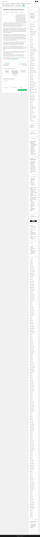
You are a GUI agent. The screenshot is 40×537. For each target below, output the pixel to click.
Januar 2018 (31, 403)
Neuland (31, 74)
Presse (31, 79)
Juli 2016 (31, 432)
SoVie (31, 207)
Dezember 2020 (32, 346)
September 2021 (32, 331)
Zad (30, 119)
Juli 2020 (31, 354)
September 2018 (32, 390)
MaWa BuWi (31, 68)
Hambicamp (31, 57)
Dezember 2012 (32, 502)
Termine (31, 106)
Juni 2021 (31, 336)
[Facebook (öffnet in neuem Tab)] (37, 1)
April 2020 (31, 359)
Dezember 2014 (32, 463)
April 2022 (31, 320)
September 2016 (32, 429)
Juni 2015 (31, 453)
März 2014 (31, 478)
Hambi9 (31, 55)
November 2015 (32, 445)
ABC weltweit (32, 151)
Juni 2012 (31, 512)
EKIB (31, 189)
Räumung (31, 81)
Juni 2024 (31, 292)
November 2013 (32, 484)
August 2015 (31, 450)
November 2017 (32, 406)
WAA (30, 114)
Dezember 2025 (32, 269)
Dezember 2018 (32, 385)
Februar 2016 (32, 440)
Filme (30, 39)
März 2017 (31, 419)
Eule (30, 37)
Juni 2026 (31, 261)
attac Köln (32, 246)
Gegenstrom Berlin (33, 191)
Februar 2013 (32, 499)
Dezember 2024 (32, 284)
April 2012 (31, 515)
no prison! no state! (33, 153)
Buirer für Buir (32, 180)
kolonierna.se (32, 170)
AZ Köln (32, 247)
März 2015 (31, 458)
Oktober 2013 (32, 486)
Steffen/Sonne (32, 99)
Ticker (31, 109)
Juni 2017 (31, 414)
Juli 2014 (31, 471)
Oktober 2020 (32, 349)
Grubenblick (31, 52)
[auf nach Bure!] (33, 216)
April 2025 (31, 279)
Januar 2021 (31, 344)
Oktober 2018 (32, 388)
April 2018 (31, 398)
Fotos (30, 42)
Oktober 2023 (32, 297)
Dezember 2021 (32, 326)
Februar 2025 (32, 281)
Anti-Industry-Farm (33, 524)
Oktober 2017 (32, 408)
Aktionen (31, 24)
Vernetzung (16, 12)
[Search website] (24, 5)
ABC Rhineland (33, 154)
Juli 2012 (31, 510)
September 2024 (32, 289)
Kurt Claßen (31, 65)
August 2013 (31, 489)
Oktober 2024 (32, 287)
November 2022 (32, 310)
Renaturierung (32, 84)
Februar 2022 (32, 323)
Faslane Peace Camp (34, 169)
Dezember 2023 (32, 294)
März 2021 (31, 341)
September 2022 (32, 313)
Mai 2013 (31, 494)
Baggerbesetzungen (33, 31)
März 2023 (31, 305)
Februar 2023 (32, 307)
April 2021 (31, 339)
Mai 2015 (31, 455)
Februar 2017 (32, 421)
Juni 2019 (31, 375)
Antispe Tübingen (33, 525)
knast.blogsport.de (33, 145)
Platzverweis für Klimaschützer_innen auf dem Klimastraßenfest (15, 73)
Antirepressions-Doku (34, 144)
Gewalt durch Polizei (33, 50)
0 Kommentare (21, 12)
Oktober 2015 (32, 447)
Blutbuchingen (32, 34)
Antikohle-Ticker (33, 178)
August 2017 (31, 411)
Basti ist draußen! (7, 71)
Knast (30, 62)
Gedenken (31, 47)
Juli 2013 (31, 491)
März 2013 (31, 497)
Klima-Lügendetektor (33, 197)
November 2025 (32, 271)
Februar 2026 (32, 266)
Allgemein (31, 26)
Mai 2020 (31, 357)
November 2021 (32, 328)
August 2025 (31, 276)
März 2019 (31, 380)
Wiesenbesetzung (32, 117)
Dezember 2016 (32, 424)
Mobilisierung (12, 12)
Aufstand (31, 29)
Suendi (31, 101)
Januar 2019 (31, 383)
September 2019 (32, 370)
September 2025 (32, 274)
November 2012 (32, 504)
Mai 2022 (31, 318)
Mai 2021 (31, 338)
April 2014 (31, 476)
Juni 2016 (31, 434)
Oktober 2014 (32, 466)
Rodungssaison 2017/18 (33, 89)
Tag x (30, 104)
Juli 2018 (31, 393)
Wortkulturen (32, 208)
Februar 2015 (32, 460)
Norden (31, 76)
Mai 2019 (31, 377)
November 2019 (32, 367)
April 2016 (31, 437)
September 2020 (32, 351)
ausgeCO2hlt (32, 179)
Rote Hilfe (32, 152)
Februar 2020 (32, 362)
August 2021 (31, 333)
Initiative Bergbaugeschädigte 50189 (33, 195)
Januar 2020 (31, 364)
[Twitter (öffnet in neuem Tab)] (35, 1)
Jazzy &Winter (32, 60)
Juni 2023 (31, 302)
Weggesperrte (33, 143)
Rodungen (31, 87)
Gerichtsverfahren (32, 49)
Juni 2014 (31, 473)
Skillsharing (31, 96)
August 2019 (31, 372)
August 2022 (31, 315)
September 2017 (32, 409)
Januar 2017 (31, 422)
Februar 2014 (32, 479)
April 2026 (31, 263)
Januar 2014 (31, 481)
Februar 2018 (32, 401)
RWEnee (32, 206)
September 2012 (32, 507)
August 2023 (31, 300)
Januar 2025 (31, 282)
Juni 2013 (31, 492)
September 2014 (32, 468)
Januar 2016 (31, 442)
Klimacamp (32, 201)
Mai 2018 (31, 396)
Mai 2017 (31, 416)
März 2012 (31, 517)
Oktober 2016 (32, 427)
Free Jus (31, 44)
